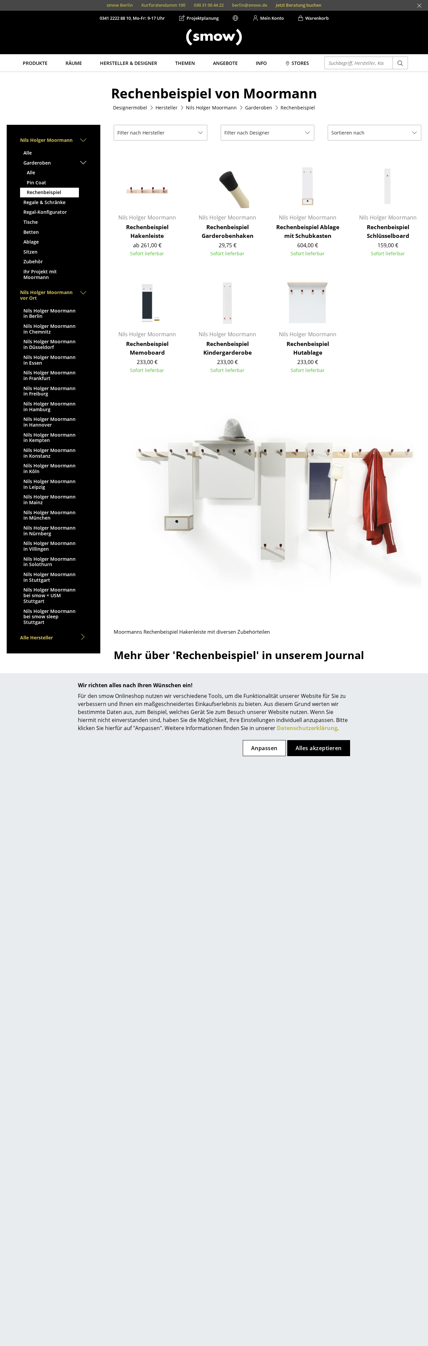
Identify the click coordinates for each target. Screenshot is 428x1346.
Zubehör (33, 261)
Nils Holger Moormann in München (49, 515)
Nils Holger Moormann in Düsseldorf (49, 344)
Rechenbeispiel (44, 192)
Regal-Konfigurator (45, 212)
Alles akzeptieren (319, 748)
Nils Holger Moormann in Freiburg (49, 391)
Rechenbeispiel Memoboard (147, 348)
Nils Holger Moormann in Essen (49, 360)
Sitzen (30, 252)
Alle (27, 153)
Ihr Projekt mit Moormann (40, 274)
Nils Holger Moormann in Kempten (49, 438)
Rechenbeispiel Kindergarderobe (227, 348)
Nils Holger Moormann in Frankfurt (49, 375)
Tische (30, 222)
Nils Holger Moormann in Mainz (49, 499)
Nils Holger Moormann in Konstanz (49, 453)
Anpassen (264, 748)
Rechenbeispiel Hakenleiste (147, 231)
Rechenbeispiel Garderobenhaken (227, 231)
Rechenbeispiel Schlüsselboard (388, 231)
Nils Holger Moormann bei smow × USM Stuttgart (49, 595)
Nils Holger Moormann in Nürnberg (49, 531)
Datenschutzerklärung (307, 728)
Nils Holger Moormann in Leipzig (49, 484)
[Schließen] (419, 6)
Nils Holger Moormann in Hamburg (49, 406)
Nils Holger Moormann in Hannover (49, 422)
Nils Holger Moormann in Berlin (49, 313)
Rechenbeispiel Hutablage (308, 348)
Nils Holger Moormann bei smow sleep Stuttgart (49, 617)
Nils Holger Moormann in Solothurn (49, 562)
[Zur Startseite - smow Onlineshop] (214, 37)
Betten (31, 232)
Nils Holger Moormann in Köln (49, 468)
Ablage (31, 242)
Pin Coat (36, 182)
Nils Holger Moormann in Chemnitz (49, 329)
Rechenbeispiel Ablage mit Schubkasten (307, 231)
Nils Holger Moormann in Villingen (49, 546)
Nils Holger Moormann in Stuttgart (49, 577)
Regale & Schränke (44, 202)
